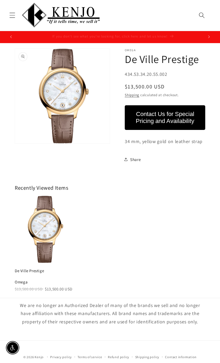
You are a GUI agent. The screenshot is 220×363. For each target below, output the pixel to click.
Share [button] (135, 159)
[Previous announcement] (11, 37)
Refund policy (118, 357)
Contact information (181, 357)
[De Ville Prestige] (44, 229)
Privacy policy (61, 357)
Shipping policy (147, 357)
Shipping (132, 95)
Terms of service (90, 357)
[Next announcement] (209, 37)
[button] (12, 15)
